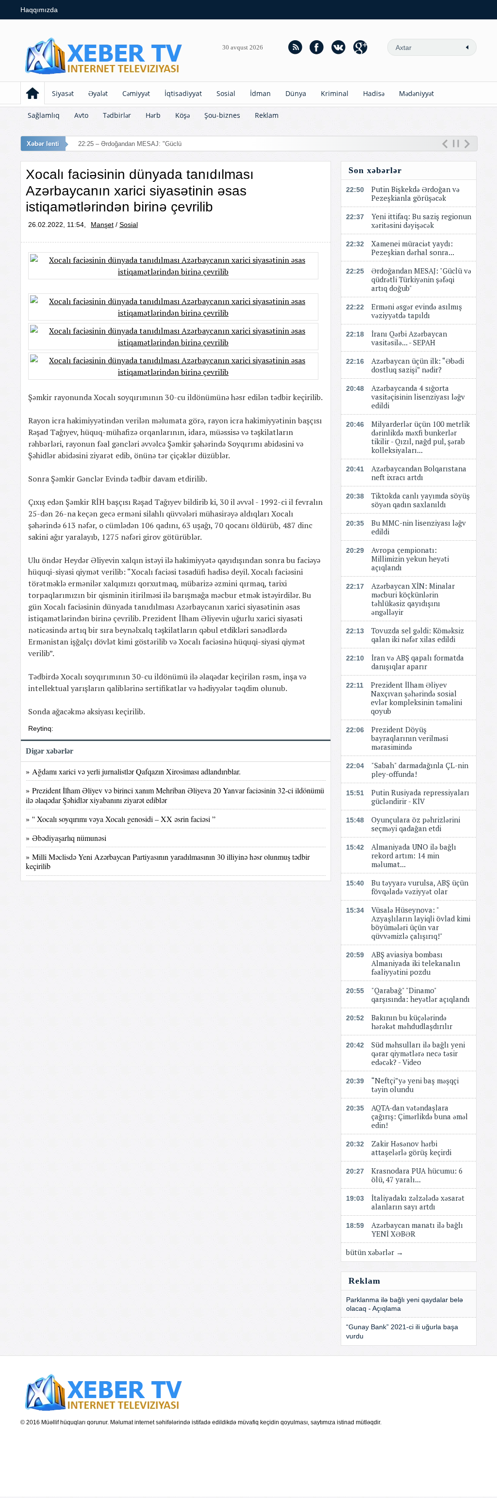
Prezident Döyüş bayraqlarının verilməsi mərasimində (409, 738)
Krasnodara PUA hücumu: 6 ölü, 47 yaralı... (417, 1175)
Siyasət (63, 93)
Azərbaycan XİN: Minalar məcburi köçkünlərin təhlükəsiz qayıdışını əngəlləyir (413, 598)
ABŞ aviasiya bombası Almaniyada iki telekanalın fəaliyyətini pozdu (415, 963)
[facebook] (317, 47)
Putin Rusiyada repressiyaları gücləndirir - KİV (420, 796)
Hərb (153, 115)
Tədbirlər (117, 115)
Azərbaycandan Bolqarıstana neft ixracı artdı (418, 473)
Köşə (182, 115)
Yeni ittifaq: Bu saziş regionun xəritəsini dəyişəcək (421, 220)
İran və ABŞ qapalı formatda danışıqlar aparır (417, 662)
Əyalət (98, 93)
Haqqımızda (39, 10)
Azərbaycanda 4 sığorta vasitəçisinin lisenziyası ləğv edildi (418, 397)
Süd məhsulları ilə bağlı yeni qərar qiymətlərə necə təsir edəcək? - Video (418, 1053)
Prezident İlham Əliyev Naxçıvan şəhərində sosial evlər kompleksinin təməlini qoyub (416, 697)
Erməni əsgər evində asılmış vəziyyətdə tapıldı (416, 311)
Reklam (267, 115)
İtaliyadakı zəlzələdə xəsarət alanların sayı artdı (417, 1202)
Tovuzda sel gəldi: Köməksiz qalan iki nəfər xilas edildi (417, 635)
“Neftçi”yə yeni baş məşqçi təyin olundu (415, 1085)
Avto (81, 115)
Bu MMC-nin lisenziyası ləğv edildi (418, 527)
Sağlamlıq (44, 115)
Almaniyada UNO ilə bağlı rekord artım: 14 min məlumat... (413, 855)
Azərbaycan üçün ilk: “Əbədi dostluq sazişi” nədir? (417, 365)
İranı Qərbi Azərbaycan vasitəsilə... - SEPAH (409, 338)
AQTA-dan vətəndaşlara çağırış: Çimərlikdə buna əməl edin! (419, 1116)
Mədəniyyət (416, 93)
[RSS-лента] (295, 47)
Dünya (295, 93)
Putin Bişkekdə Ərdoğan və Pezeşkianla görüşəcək (415, 193)
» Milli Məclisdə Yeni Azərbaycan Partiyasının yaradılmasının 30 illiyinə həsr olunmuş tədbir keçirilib (168, 861)
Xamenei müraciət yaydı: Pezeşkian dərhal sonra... (412, 248)
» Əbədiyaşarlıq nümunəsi (66, 838)
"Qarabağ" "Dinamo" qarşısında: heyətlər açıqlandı (420, 994)
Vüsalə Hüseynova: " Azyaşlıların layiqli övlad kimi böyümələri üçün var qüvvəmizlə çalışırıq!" (420, 922)
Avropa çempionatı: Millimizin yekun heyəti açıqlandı (410, 559)
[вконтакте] (338, 47)
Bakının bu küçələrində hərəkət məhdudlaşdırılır (411, 1022)
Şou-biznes (222, 115)
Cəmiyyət (136, 93)
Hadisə (373, 93)
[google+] (360, 47)
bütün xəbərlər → (374, 1252)
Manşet (102, 224)
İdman (260, 93)
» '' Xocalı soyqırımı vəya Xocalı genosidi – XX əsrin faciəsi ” (120, 819)
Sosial (225, 93)
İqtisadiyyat (183, 93)
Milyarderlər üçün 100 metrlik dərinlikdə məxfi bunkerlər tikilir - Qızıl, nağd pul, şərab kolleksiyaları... (420, 436)
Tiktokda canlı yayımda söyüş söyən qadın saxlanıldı (420, 500)
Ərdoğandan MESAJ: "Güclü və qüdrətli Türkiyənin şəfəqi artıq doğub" (421, 279)
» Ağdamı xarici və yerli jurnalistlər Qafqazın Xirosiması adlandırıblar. (135, 771)
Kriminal (334, 93)
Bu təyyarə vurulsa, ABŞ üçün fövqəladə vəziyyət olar (419, 887)
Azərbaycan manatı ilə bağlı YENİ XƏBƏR (417, 1229)
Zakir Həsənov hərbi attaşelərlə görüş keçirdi (411, 1148)
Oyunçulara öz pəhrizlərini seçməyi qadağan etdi (415, 824)
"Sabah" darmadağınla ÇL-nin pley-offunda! (419, 769)
